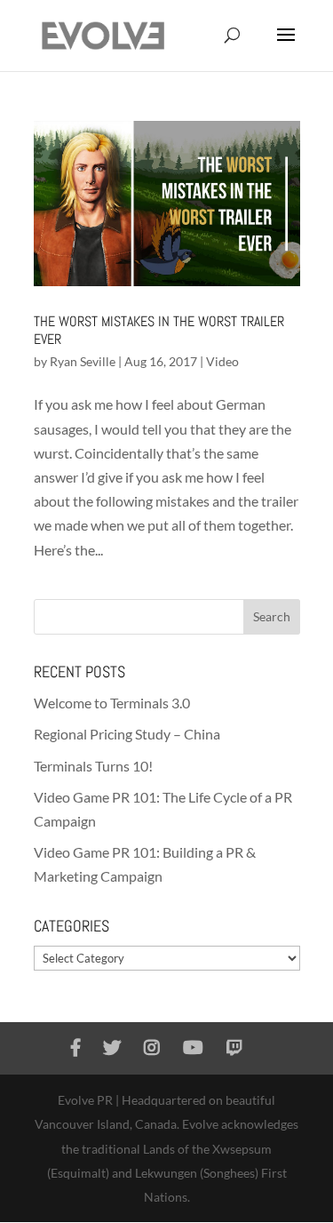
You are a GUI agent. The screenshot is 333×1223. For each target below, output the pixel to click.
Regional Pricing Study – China (127, 733)
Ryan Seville (82, 361)
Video (222, 361)
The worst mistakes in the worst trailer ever (159, 330)
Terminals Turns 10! (93, 765)
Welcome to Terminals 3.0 (112, 702)
